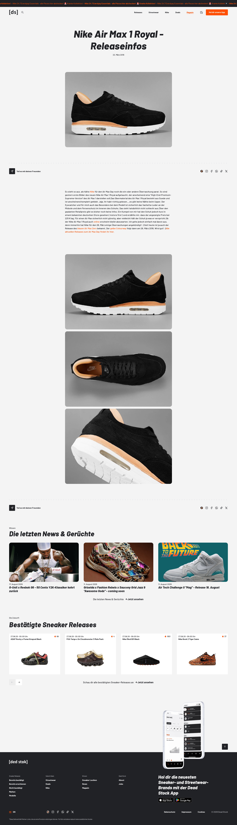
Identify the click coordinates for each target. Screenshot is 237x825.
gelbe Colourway (118, 228)
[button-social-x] (226, 171)
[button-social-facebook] (211, 171)
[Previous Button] (12, 682)
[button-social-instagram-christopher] (201, 171)
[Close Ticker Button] (226, 3)
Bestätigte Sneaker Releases (52, 624)
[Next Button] (19, 682)
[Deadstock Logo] (13, 12)
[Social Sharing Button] (12, 171)
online (97, 221)
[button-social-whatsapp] (216, 171)
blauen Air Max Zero (87, 228)
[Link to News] (22, 12)
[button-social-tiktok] (221, 171)
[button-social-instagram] (206, 171)
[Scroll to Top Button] (225, 747)
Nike (92, 191)
